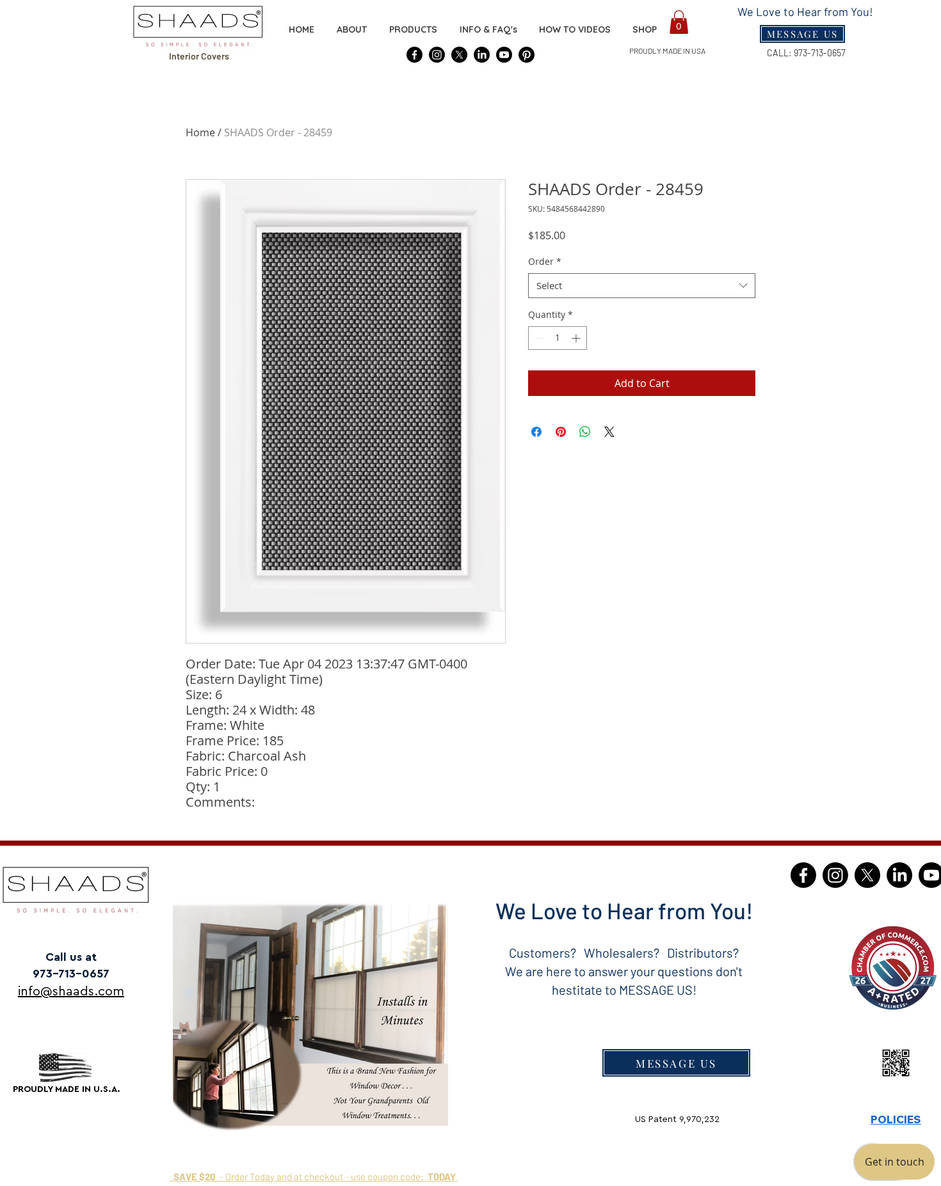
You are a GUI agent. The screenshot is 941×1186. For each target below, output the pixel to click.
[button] (645, 29)
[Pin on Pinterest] (560, 431)
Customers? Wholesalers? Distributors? (624, 952)
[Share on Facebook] (536, 431)
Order (544, 261)
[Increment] (577, 338)
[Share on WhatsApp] (585, 431)
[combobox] (641, 285)
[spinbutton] (557, 338)
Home (200, 132)
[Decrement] (538, 338)
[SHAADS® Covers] (414, 55)
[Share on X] (609, 431)
